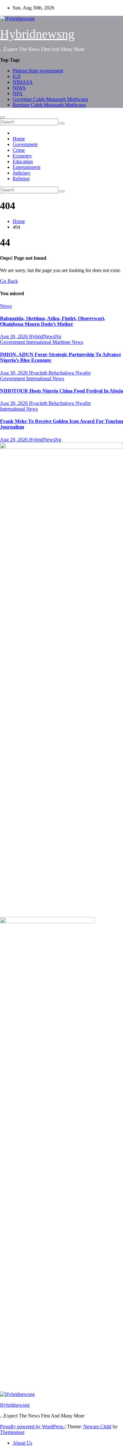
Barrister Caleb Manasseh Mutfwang (49, 105)
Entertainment (26, 167)
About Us (22, 1443)
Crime (19, 150)
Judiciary (22, 173)
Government (25, 144)
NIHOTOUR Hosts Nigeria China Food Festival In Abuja (61, 391)
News (6, 306)
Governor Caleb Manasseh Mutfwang (50, 99)
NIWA (19, 87)
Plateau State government (38, 70)
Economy (22, 155)
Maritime (62, 342)
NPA (18, 93)
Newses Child (97, 1426)
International (39, 342)
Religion (21, 178)
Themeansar (12, 1432)
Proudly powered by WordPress (32, 1426)
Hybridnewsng (37, 34)
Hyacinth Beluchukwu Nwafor (60, 372)
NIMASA (23, 82)
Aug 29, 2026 (14, 439)
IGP (17, 76)
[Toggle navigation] (2, 117)
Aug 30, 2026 (14, 336)
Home (19, 138)
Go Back (9, 281)
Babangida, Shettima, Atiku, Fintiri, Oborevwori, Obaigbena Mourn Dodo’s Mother (52, 321)
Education (23, 161)
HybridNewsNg (45, 336)
